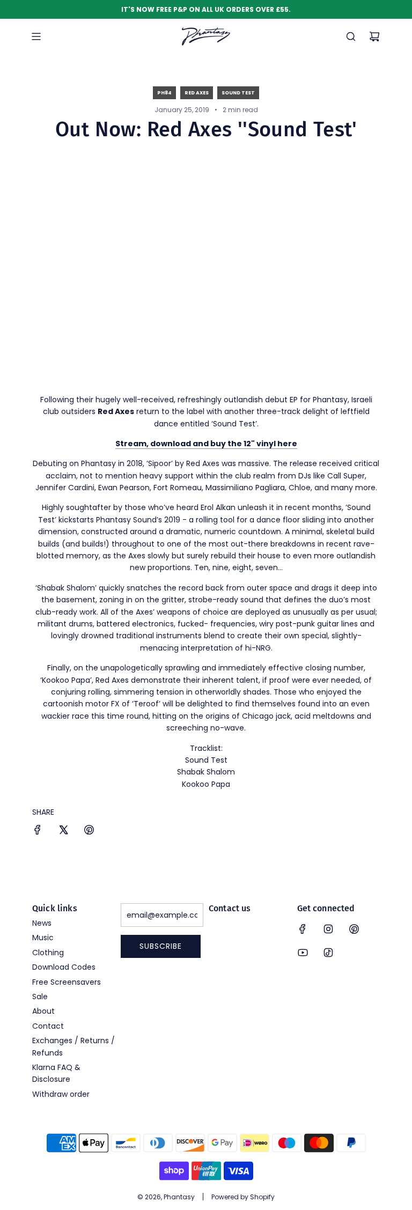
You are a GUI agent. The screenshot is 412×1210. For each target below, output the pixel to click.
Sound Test (238, 93)
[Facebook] (302, 929)
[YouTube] (302, 952)
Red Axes (197, 93)
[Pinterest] (354, 929)
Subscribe (160, 946)
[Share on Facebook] (37, 831)
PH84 (164, 93)
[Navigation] (36, 36)
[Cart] (374, 36)
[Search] (351, 36)
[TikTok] (328, 952)
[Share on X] (63, 831)
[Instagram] (328, 929)
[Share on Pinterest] (89, 831)
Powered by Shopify (243, 1196)
